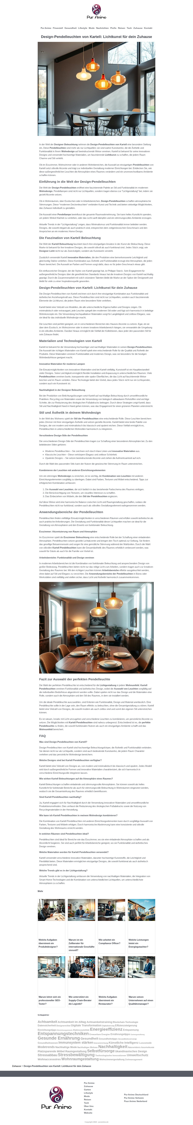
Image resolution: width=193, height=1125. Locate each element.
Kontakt (148, 28)
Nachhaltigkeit (112, 1046)
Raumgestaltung (76, 1051)
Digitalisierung (108, 1026)
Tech (129, 28)
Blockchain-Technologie (125, 1022)
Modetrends (46, 1047)
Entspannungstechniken (63, 1033)
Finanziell (58, 28)
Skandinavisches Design (131, 1051)
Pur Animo (46, 28)
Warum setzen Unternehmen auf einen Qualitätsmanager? (141, 1000)
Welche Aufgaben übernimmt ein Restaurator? (108, 1000)
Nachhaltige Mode (66, 1047)
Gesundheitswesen (48, 1043)
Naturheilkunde (147, 1047)
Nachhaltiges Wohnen (87, 1047)
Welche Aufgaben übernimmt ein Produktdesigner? (48, 943)
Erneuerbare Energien (99, 1034)
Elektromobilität (81, 1030)
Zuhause (137, 28)
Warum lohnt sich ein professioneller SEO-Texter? (50, 1000)
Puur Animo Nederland (135, 1101)
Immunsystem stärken (76, 1042)
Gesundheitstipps (108, 1038)
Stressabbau (47, 1055)
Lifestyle (82, 28)
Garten (87, 1089)
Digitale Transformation (86, 1025)
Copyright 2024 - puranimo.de (96, 1122)
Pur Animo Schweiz (134, 1098)
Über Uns (88, 1106)
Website (88, 1113)
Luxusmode (145, 1043)
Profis (113, 28)
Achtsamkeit (47, 1022)
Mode (92, 28)
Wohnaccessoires (49, 1059)
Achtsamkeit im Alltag (72, 1021)
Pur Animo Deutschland (136, 1094)
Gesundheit (71, 28)
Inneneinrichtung (101, 1043)
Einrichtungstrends (65, 1030)
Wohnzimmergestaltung (112, 1059)
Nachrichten (102, 28)
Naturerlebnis (134, 1047)
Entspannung (131, 1030)
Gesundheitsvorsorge (127, 1039)
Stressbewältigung (76, 1055)
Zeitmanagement (133, 1059)
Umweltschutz (137, 1055)
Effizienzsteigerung (126, 1025)
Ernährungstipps (120, 1034)
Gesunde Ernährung (59, 1038)
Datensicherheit (47, 1025)
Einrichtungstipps (47, 1030)
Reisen (121, 28)
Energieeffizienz (106, 1029)
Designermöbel (63, 1026)
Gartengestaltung (138, 1034)
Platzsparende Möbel (51, 1051)
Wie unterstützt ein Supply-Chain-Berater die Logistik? (80, 1000)
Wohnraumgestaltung (80, 1059)
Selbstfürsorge (101, 1051)
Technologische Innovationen (110, 1055)
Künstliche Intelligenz (124, 1042)
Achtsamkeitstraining (99, 1022)
